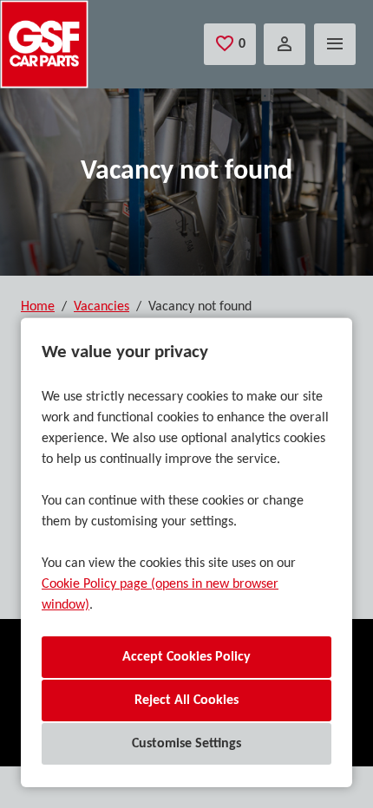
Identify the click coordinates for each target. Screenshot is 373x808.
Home (38, 307)
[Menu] (335, 44)
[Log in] (284, 44)
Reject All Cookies (186, 700)
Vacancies (101, 307)
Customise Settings (186, 744)
